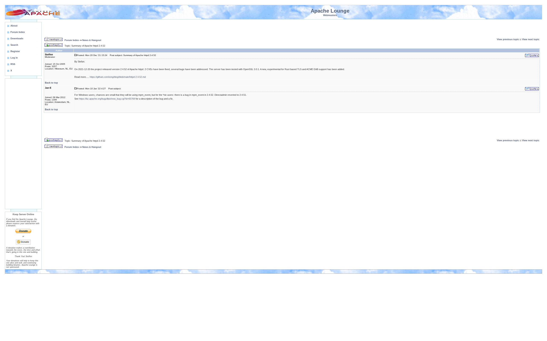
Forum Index (72, 40)
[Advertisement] (23, 144)
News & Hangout (91, 40)
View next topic (530, 39)
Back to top (51, 82)
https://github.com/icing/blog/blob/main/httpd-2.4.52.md (118, 77)
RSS (12, 64)
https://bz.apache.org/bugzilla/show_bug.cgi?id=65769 (107, 98)
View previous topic (508, 39)
